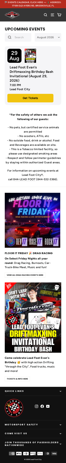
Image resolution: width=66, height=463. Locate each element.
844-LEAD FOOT (24, 179)
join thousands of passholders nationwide (32, 444)
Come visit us (16, 433)
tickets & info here (17, 379)
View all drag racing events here (25, 275)
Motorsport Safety (21, 424)
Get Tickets (30, 98)
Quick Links (14, 391)
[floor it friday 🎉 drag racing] (33, 220)
